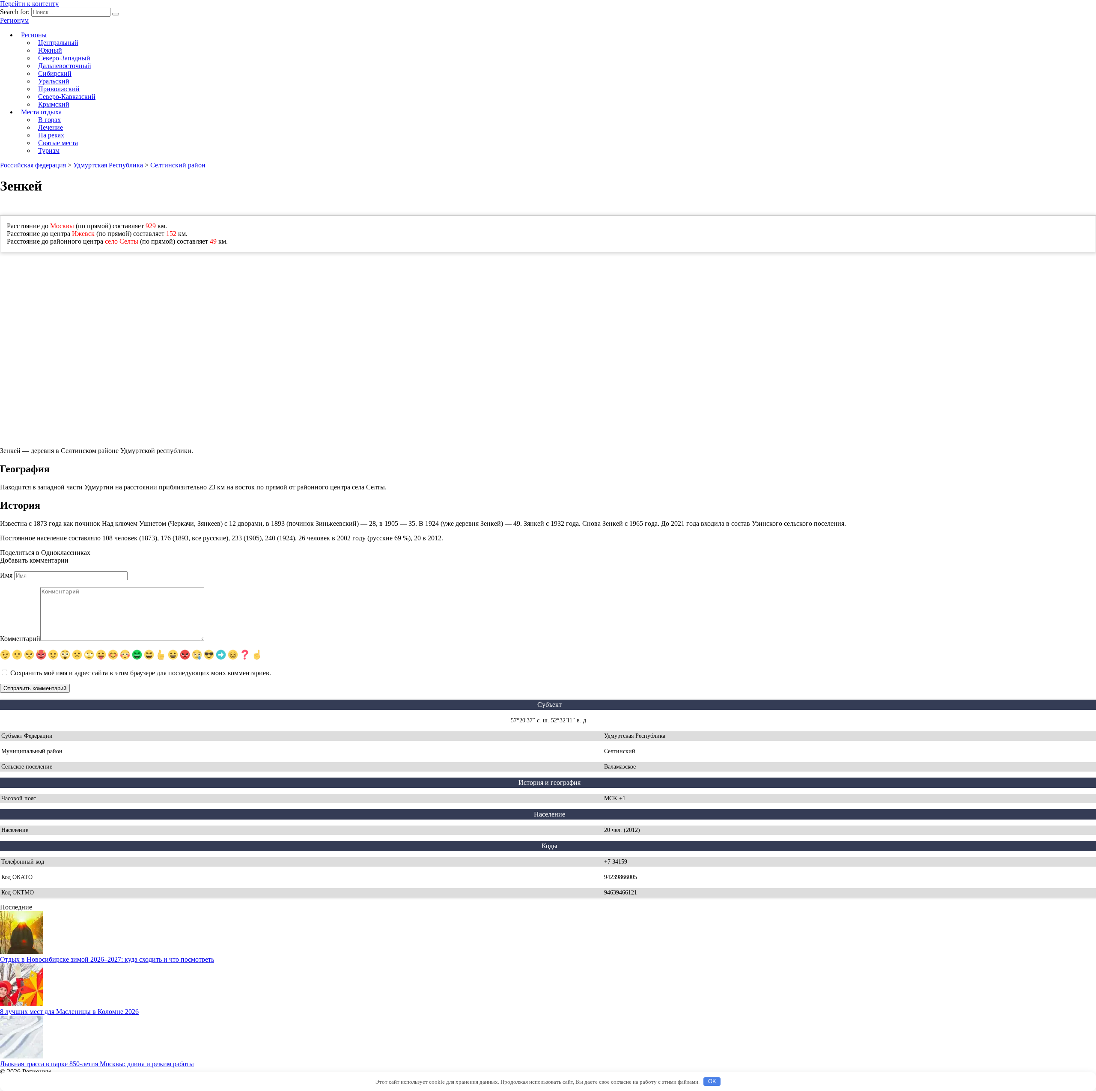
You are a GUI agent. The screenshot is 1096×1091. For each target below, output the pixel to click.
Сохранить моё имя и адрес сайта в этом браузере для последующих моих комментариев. (140, 673)
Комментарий (20, 638)
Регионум (14, 20)
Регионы (34, 35)
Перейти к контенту (29, 3)
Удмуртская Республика (108, 165)
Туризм (49, 150)
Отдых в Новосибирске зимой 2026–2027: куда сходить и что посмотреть (107, 959)
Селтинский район (178, 165)
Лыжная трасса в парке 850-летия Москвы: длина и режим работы (97, 1063)
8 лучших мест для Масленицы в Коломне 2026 (69, 1011)
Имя (6, 575)
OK (712, 1081)
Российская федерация (33, 165)
